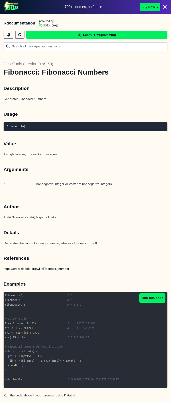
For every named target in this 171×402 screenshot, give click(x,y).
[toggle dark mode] (8, 35)
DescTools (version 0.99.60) (28, 64)
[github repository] (19, 35)
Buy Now (148, 7)
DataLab (70, 395)
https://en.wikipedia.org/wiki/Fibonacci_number (36, 268)
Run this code (152, 298)
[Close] (164, 6)
